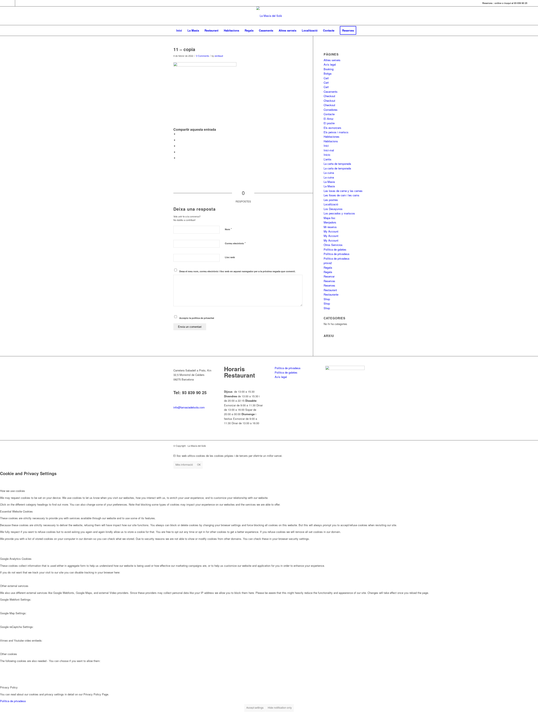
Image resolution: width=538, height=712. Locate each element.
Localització (331, 204)
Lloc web (230, 257)
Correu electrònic (235, 243)
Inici (326, 146)
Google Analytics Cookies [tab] (16, 559)
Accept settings (255, 707)
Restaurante (331, 294)
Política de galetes (335, 249)
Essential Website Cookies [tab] (16, 511)
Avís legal (330, 64)
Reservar (329, 276)
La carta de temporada (337, 164)
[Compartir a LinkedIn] (179, 152)
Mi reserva (330, 227)
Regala (328, 267)
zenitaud (219, 55)
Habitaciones (331, 137)
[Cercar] (361, 30)
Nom (228, 229)
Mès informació (184, 464)
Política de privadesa (336, 254)
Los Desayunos (333, 209)
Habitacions (331, 141)
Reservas (329, 281)
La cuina (329, 173)
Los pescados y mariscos (339, 213)
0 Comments (202, 55)
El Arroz (329, 119)
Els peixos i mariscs (336, 132)
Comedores (331, 110)
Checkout (329, 96)
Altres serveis (332, 60)
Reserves (329, 285)
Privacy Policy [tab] (9, 687)
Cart (326, 78)
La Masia (329, 182)
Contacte (329, 114)
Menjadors (330, 222)
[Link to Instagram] (18, 3)
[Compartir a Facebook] (179, 134)
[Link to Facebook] (12, 3)
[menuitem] (179, 30)
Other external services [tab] (14, 586)
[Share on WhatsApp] (179, 146)
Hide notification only (280, 707)
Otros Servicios (333, 245)
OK (199, 464)
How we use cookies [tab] (12, 491)
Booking (329, 69)
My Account (331, 231)
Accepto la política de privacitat (196, 318)
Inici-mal (329, 150)
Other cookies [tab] (8, 654)
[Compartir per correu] (179, 158)
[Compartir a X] (179, 140)
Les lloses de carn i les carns (341, 195)
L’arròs (327, 159)
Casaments (331, 92)
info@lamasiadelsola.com (189, 407)
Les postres (331, 200)
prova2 (328, 263)
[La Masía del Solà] (269, 16)
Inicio (327, 155)
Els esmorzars (332, 128)
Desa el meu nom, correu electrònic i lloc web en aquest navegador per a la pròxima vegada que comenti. (237, 271)
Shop (327, 299)
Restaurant (330, 290)
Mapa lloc (329, 218)
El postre (329, 123)
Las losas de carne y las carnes (343, 191)
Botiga (327, 73)
